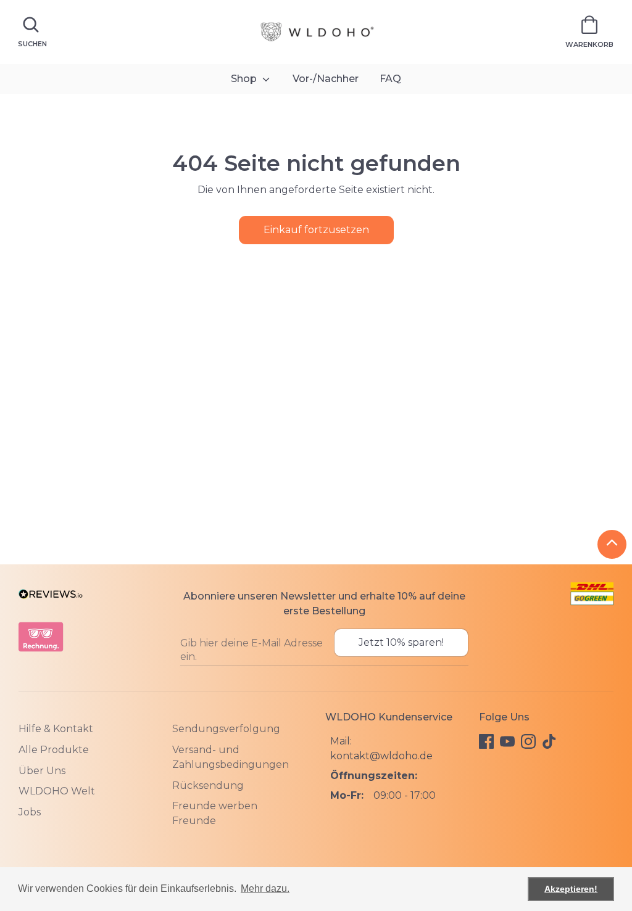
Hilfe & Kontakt (56, 729)
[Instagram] (528, 741)
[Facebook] (486, 741)
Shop (245, 79)
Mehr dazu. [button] (265, 888)
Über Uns (42, 771)
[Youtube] (507, 741)
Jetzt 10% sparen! (401, 642)
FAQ (390, 79)
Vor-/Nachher (326, 79)
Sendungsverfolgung (226, 729)
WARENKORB (589, 44)
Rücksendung (208, 785)
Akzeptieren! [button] (570, 889)
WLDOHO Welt (57, 791)
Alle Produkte (54, 750)
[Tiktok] (549, 741)
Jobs (30, 812)
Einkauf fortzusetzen (316, 230)
